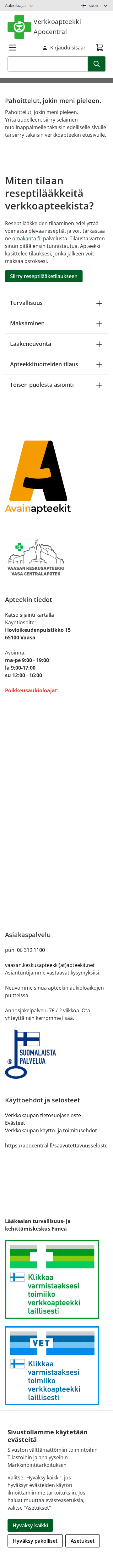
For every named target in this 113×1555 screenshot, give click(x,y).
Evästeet (15, 1122)
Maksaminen (27, 323)
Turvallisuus (26, 302)
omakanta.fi (26, 238)
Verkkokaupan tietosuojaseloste (43, 1115)
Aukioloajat (15, 5)
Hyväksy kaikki (30, 1525)
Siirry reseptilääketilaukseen (44, 276)
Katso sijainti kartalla (29, 614)
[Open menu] (13, 48)
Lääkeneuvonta (30, 343)
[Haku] (96, 63)
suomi (94, 5)
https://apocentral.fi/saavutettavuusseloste (56, 1145)
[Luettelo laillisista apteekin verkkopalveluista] (56, 1279)
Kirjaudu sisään (68, 47)
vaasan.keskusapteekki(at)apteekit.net (50, 965)
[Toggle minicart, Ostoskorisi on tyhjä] (99, 47)
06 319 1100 (31, 949)
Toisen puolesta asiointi (42, 384)
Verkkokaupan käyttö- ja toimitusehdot (51, 1130)
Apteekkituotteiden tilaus (44, 364)
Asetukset (82, 1540)
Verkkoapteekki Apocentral (57, 26)
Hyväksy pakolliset (35, 1540)
